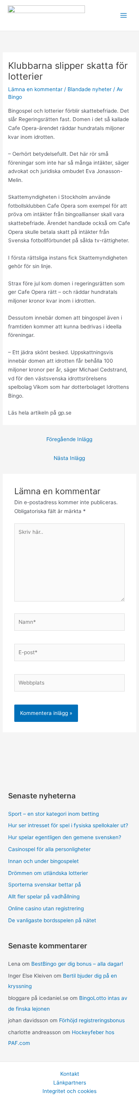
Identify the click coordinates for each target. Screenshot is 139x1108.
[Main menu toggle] (124, 15)
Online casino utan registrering (46, 908)
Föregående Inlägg (69, 439)
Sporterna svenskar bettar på (44, 884)
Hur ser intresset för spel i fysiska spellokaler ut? (68, 825)
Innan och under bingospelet (43, 861)
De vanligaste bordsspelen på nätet (52, 920)
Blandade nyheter (90, 89)
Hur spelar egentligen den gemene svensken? (64, 837)
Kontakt (69, 1074)
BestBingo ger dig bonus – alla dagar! (77, 964)
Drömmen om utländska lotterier (48, 873)
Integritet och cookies (69, 1091)
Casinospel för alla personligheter (49, 849)
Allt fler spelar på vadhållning (44, 896)
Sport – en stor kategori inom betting (53, 814)
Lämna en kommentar (35, 89)
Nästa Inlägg (69, 458)
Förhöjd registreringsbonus (92, 1020)
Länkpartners (69, 1083)
